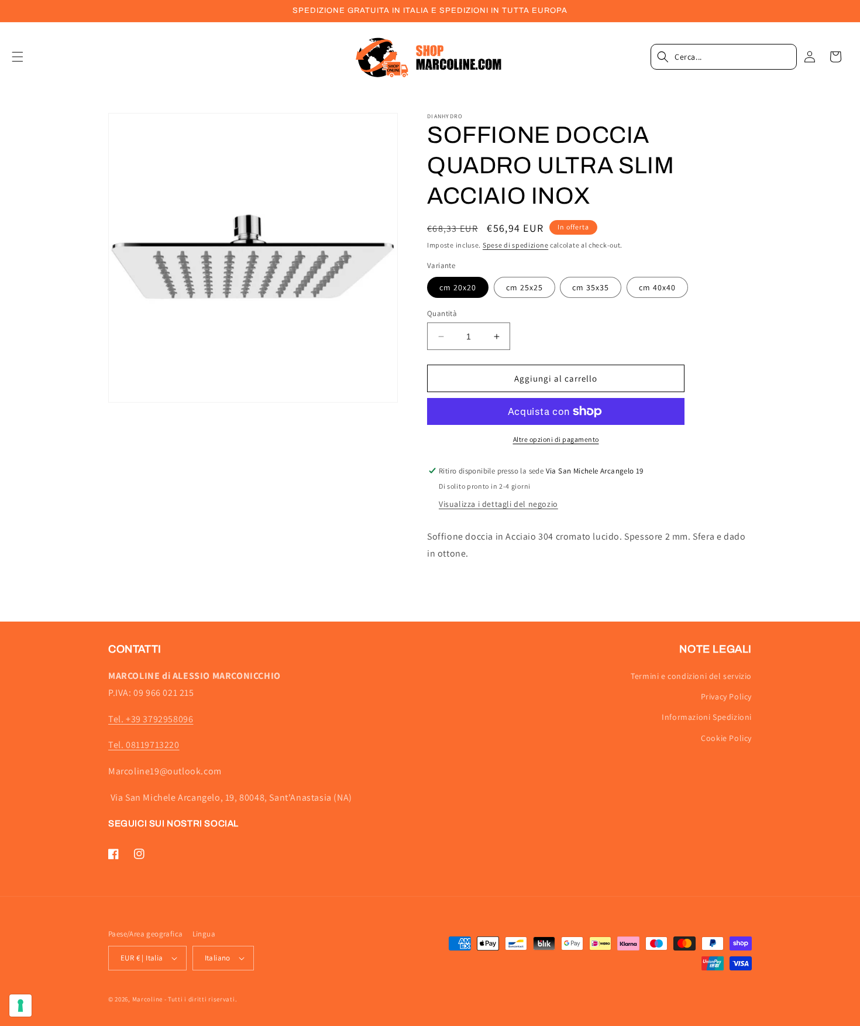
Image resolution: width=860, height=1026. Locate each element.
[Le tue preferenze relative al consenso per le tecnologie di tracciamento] (20, 1005)
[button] (24, 57)
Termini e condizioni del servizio (691, 676)
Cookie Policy (726, 738)
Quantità (442, 313)
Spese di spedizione (515, 245)
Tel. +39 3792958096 (150, 719)
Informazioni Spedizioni (707, 717)
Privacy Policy (726, 696)
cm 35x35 (590, 287)
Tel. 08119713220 (144, 745)
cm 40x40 (657, 287)
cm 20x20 (457, 287)
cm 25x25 (524, 287)
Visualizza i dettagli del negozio (498, 504)
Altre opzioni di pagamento (556, 439)
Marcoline (147, 999)
